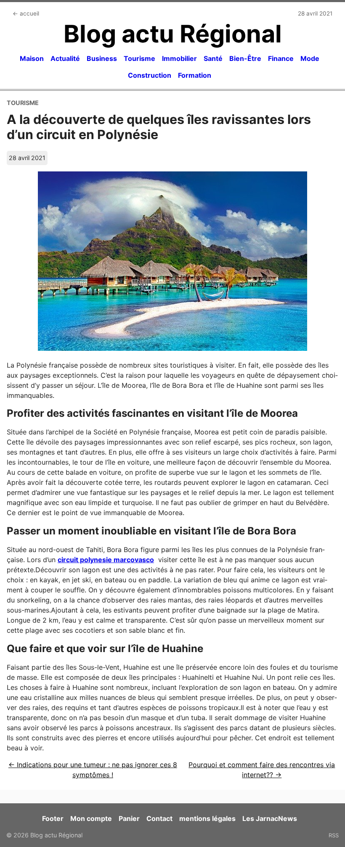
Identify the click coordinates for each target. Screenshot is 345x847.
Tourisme (139, 58)
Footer (53, 818)
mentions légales (207, 818)
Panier (129, 818)
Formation (194, 75)
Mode (309, 58)
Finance (281, 58)
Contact (159, 818)
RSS (334, 835)
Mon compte (91, 818)
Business (102, 58)
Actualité (65, 58)
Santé (213, 58)
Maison (32, 58)
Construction (149, 75)
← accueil (26, 13)
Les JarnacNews (269, 818)
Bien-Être (245, 58)
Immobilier (179, 58)
